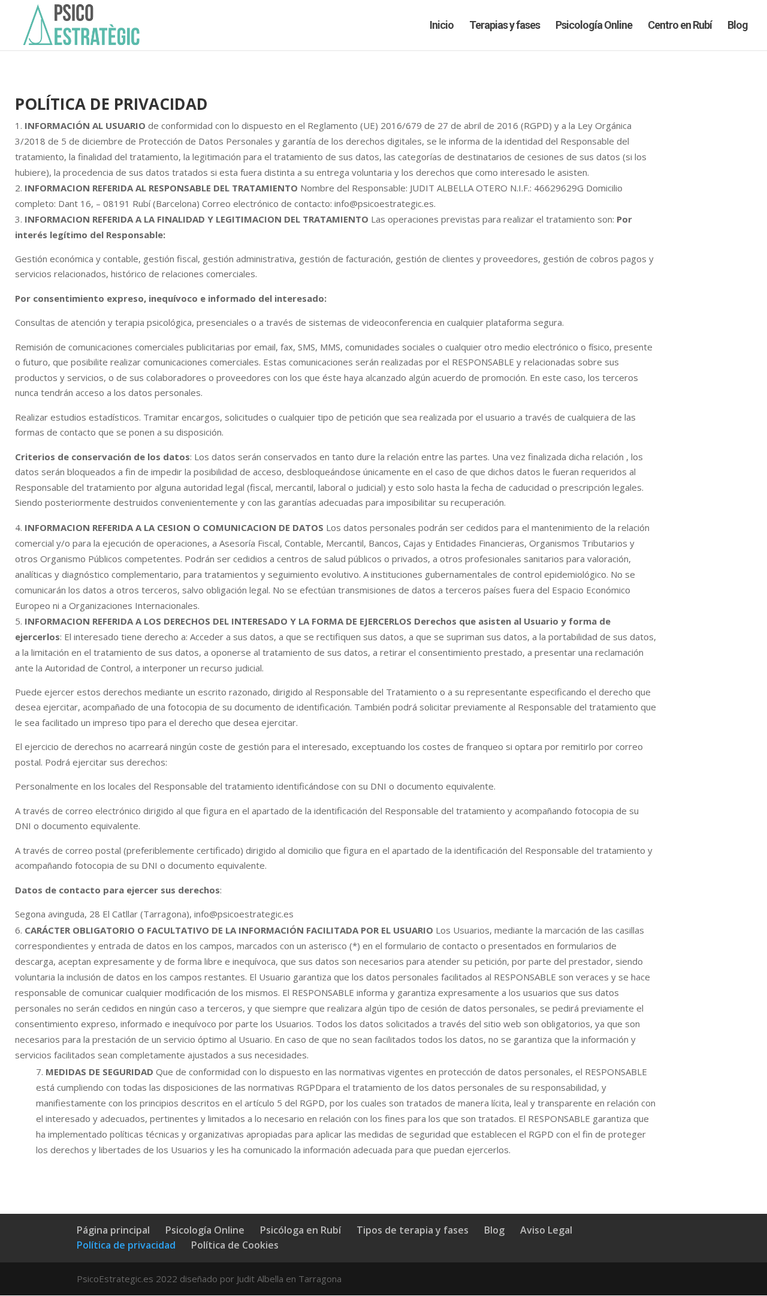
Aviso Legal (546, 1230)
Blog (737, 26)
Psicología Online (593, 26)
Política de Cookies (235, 1245)
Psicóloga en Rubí (300, 1230)
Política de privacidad (126, 1245)
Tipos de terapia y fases (413, 1230)
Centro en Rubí (680, 26)
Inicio (442, 26)
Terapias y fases (504, 26)
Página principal (113, 1230)
